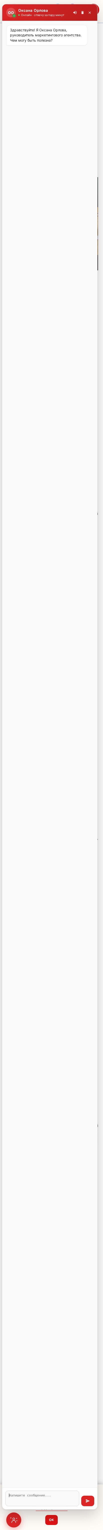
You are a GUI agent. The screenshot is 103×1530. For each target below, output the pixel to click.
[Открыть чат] (13, 1519)
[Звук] (75, 12)
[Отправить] (87, 1501)
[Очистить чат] (82, 12)
